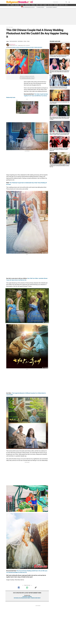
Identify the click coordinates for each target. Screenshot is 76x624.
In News (25, 41)
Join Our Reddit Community (51, 7)
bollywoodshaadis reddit (24, 597)
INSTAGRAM (22, 47)
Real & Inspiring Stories (13, 41)
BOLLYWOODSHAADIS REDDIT (29, 47)
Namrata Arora (13, 44)
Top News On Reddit (40, 7)
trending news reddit (36, 597)
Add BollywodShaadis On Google (28, 7)
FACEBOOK (17, 47)
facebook (29, 596)
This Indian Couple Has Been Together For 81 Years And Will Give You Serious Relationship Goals (27, 95)
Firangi (28, 41)
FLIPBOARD (13, 47)
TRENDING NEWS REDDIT (38, 47)
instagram (16, 597)
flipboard (25, 596)
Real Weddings (20, 41)
